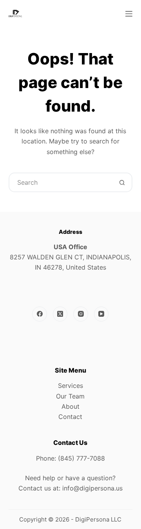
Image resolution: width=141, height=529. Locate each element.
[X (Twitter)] (60, 314)
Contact (70, 417)
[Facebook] (39, 314)
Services (70, 385)
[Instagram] (80, 314)
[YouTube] (101, 314)
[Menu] (128, 13)
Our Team (70, 396)
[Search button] (122, 182)
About (70, 406)
